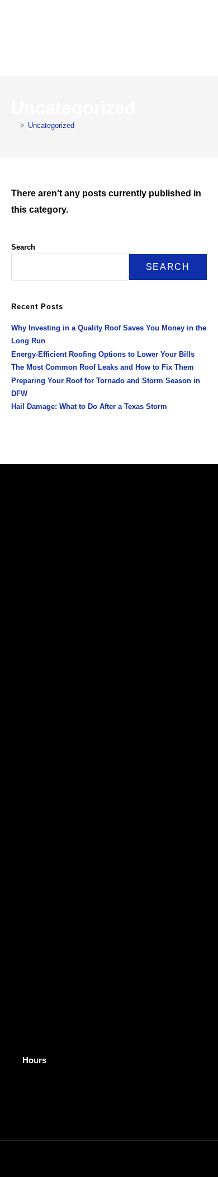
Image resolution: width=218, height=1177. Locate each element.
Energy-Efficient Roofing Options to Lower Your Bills (103, 354)
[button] (199, 38)
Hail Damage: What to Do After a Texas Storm (89, 406)
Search (23, 247)
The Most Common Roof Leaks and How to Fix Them (102, 367)
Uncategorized (51, 125)
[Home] (14, 125)
